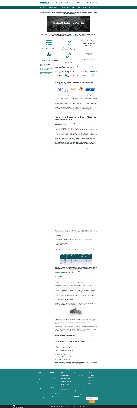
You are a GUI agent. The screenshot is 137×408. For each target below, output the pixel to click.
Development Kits (40, 397)
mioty (38, 391)
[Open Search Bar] (96, 7)
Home (41, 7)
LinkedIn (83, 2)
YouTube (87, 2)
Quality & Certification (65, 393)
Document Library (65, 375)
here (73, 350)
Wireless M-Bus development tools (80, 327)
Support (79, 7)
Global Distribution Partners (79, 387)
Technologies (62, 7)
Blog (62, 372)
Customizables (40, 394)
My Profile (78, 2)
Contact (93, 7)
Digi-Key (59, 346)
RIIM (38, 375)
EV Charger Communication (54, 396)
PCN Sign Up (58, 2)
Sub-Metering (52, 378)
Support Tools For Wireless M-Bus (46, 76)
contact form (72, 12)
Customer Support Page (78, 375)
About (84, 7)
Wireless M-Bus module (73, 35)
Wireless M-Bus (68, 142)
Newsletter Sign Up (64, 2)
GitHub (96, 2)
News (68, 7)
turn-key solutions (66, 303)
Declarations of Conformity (66, 381)
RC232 (38, 385)
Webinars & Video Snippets (66, 399)
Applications (56, 7)
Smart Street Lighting (53, 393)
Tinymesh (39, 388)
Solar (50, 381)
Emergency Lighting (53, 387)
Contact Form (76, 384)
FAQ (74, 378)
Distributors (89, 7)
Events (89, 383)
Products (44, 7)
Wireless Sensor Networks (54, 390)
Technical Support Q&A (78, 381)
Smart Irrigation (52, 384)
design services (73, 107)
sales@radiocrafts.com (59, 272)
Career (89, 386)
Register (74, 2)
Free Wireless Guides (65, 378)
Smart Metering (52, 375)
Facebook (92, 2)
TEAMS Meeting (48, 12)
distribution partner (65, 347)
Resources (73, 7)
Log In (70, 2)
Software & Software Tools (66, 396)
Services (50, 7)
